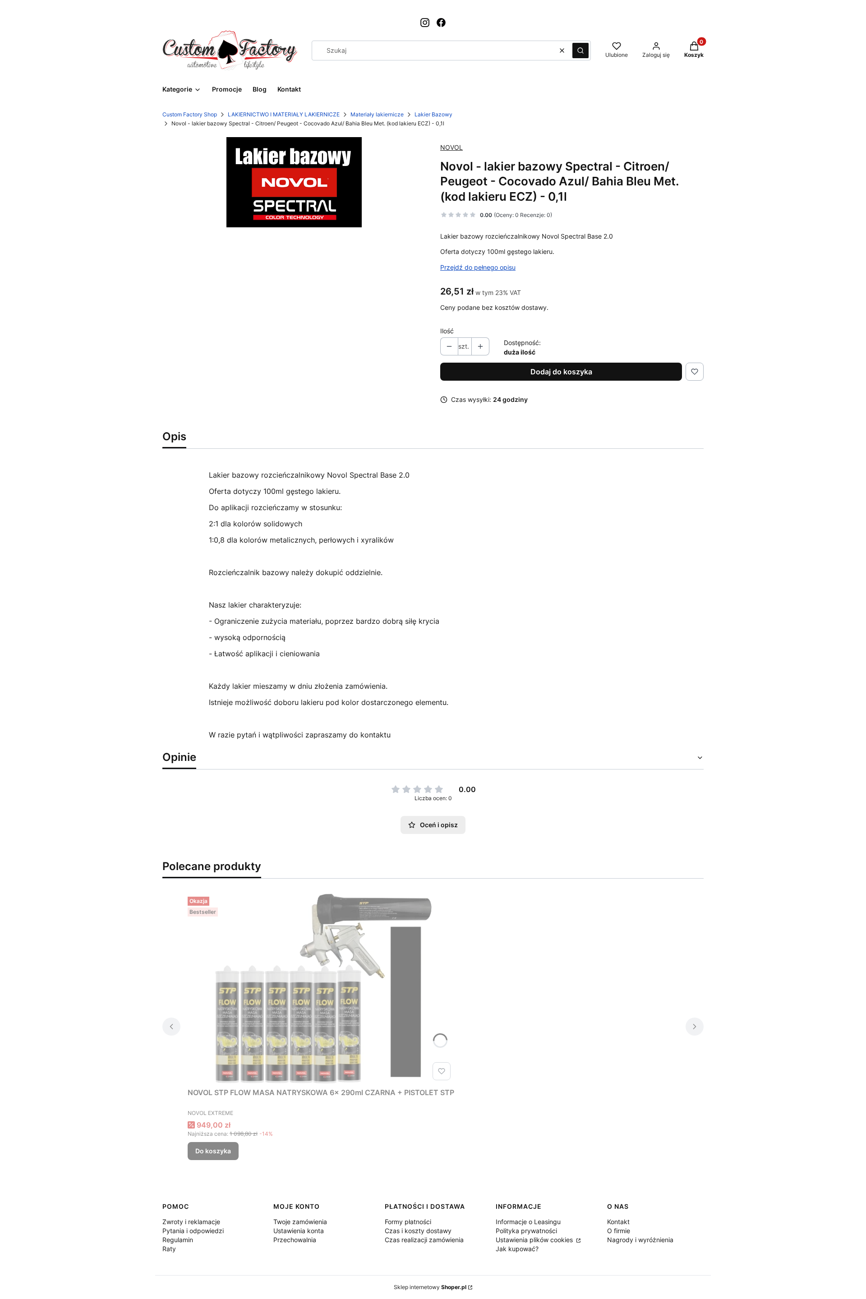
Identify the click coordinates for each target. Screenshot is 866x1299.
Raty (169, 1249)
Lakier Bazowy (433, 114)
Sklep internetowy (430, 1287)
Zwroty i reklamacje (191, 1221)
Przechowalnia (294, 1240)
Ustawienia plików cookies (535, 1240)
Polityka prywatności (526, 1231)
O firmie (618, 1231)
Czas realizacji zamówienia (424, 1240)
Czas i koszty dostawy (418, 1231)
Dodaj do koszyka (561, 371)
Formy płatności (408, 1221)
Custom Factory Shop (189, 114)
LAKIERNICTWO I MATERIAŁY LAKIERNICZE (284, 114)
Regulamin (177, 1240)
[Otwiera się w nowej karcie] (424, 22)
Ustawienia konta (298, 1231)
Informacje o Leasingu (528, 1221)
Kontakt (618, 1221)
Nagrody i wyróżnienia (640, 1240)
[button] (580, 50)
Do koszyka (213, 1151)
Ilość (447, 331)
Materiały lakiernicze (377, 114)
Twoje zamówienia (300, 1221)
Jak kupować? (517, 1249)
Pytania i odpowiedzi (193, 1231)
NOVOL (451, 147)
